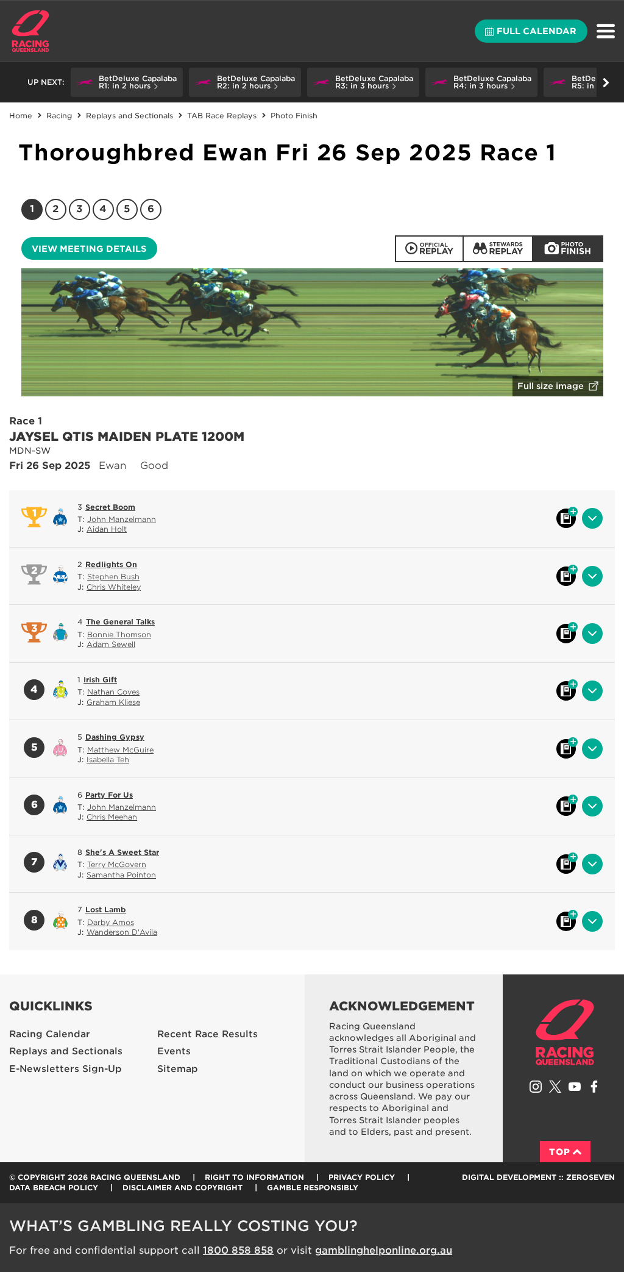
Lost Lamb (105, 909)
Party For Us (109, 794)
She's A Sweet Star (122, 852)
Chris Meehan (112, 816)
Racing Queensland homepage (564, 1032)
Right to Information (254, 1177)
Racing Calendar (49, 1034)
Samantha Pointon (121, 874)
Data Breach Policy (53, 1187)
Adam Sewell (111, 644)
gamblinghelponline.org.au (383, 1250)
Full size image (550, 386)
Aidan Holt (107, 529)
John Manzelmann (121, 519)
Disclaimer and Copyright (182, 1187)
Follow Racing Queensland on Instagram (535, 1086)
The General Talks (120, 621)
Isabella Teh (108, 759)
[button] (127, 82)
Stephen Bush (113, 576)
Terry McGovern (116, 864)
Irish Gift (100, 679)
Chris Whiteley (114, 586)
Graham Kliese (113, 702)
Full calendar (536, 31)
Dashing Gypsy (114, 736)
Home (30, 31)
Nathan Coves (113, 691)
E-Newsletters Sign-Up (65, 1068)
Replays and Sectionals (65, 1051)
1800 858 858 (238, 1250)
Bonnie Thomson (119, 634)
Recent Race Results (207, 1034)
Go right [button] (606, 82)
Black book (566, 518)
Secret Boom (110, 507)
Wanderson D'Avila (122, 932)
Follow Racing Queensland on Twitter (555, 1086)
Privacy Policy (361, 1177)
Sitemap (177, 1068)
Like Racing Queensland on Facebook (594, 1086)
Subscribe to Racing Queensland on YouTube (574, 1086)
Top (559, 1152)
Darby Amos (110, 922)
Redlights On (111, 564)
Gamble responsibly (312, 1187)
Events (174, 1051)
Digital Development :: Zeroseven (538, 1177)
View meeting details (89, 249)
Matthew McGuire (120, 749)
